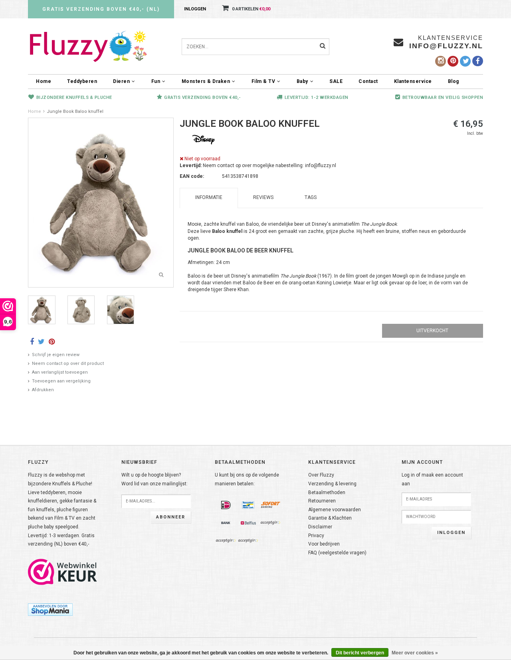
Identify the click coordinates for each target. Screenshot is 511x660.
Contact (368, 81)
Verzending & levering (332, 484)
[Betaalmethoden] (226, 505)
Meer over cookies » (415, 653)
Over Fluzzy (321, 475)
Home (43, 81)
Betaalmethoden (326, 492)
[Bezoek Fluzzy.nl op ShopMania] (50, 609)
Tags (311, 197)
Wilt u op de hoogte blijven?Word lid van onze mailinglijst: (154, 479)
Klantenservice (413, 81)
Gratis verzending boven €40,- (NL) (101, 9)
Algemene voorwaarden (334, 509)
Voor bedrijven (324, 544)
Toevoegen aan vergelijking (61, 381)
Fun (155, 81)
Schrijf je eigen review (55, 354)
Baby (302, 81)
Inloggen (195, 9)
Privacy (316, 535)
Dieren (121, 81)
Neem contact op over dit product (68, 363)
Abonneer (170, 517)
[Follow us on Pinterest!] (453, 61)
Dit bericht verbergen (360, 653)
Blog (453, 81)
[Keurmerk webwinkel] (62, 572)
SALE (336, 81)
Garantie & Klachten (330, 518)
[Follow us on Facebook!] (477, 61)
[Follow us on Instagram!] (440, 61)
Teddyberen (82, 81)
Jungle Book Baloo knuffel (75, 111)
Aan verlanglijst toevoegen (60, 372)
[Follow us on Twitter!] (465, 61)
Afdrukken (43, 389)
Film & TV (263, 81)
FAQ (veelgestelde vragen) (337, 553)
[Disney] (204, 139)
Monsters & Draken (206, 81)
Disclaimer (320, 527)
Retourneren (322, 501)
